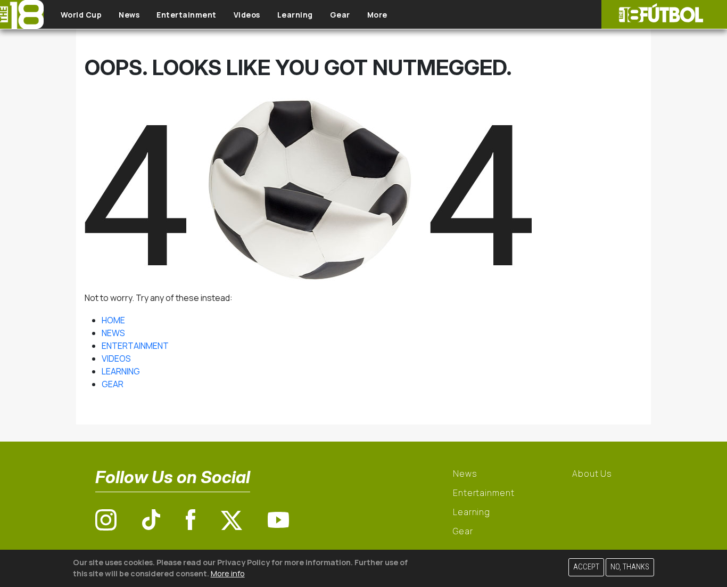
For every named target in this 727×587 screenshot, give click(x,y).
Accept (586, 567)
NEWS (113, 333)
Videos (247, 15)
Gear (340, 15)
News (129, 15)
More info (228, 573)
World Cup (81, 15)
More (377, 15)
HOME (113, 320)
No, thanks (629, 567)
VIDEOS (116, 358)
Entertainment (186, 15)
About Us (592, 473)
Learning (295, 15)
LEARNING (121, 371)
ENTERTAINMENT (135, 346)
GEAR (112, 384)
